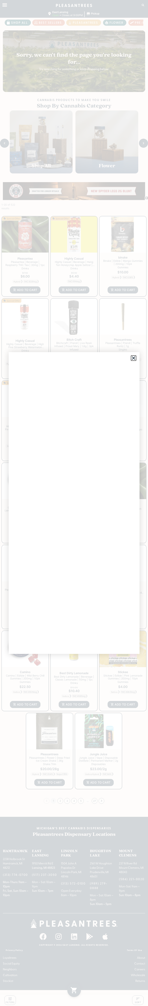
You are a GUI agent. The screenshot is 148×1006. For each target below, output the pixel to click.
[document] (74, 503)
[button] (133, 358)
